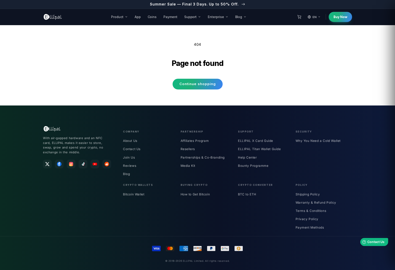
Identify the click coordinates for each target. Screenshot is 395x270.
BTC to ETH (247, 194)
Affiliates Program (195, 141)
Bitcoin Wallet (133, 194)
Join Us (129, 157)
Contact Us (132, 149)
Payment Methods (310, 227)
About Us (130, 141)
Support (190, 17)
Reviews (129, 165)
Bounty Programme (253, 165)
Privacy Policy (307, 219)
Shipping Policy (308, 194)
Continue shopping (197, 84)
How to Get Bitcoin (195, 194)
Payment (170, 17)
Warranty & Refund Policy (316, 202)
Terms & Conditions (311, 211)
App (138, 17)
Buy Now (340, 17)
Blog (238, 17)
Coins (152, 17)
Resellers (188, 149)
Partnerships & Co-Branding (203, 157)
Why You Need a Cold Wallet (318, 141)
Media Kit (188, 165)
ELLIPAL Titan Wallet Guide (259, 149)
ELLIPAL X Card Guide (255, 141)
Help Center (247, 157)
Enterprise (216, 17)
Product (117, 17)
